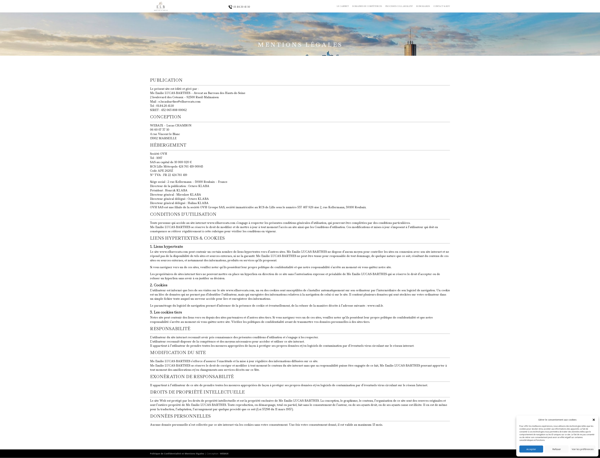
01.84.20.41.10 (165, 106)
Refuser (556, 449)
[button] (593, 419)
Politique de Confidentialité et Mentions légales (177, 453)
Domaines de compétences (367, 6)
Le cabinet (343, 6)
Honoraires (423, 6)
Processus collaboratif (399, 6)
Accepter (531, 449)
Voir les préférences (583, 449)
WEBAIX (224, 453)
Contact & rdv (441, 6)
